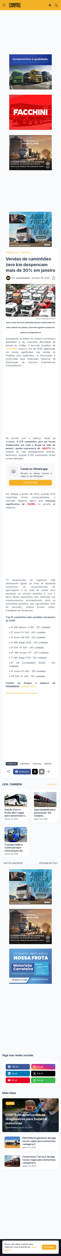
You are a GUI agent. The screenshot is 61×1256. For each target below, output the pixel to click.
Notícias (48, 764)
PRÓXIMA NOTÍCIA (48, 863)
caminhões (11, 348)
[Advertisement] (30, 32)
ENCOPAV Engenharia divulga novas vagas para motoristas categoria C (39, 1141)
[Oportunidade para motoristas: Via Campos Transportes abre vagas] (45, 799)
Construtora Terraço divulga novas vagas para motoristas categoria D (39, 1159)
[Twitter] (35, 771)
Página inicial (12, 252)
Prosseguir (49, 1247)
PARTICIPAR (30, 482)
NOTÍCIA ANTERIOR (13, 863)
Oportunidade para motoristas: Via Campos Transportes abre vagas (44, 812)
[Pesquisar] (56, 5)
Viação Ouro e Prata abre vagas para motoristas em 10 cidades (16, 812)
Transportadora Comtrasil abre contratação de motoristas (14, 847)
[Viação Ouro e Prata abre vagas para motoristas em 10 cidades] (16, 799)
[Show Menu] (4, 5)
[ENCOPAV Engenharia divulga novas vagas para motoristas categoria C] (12, 1142)
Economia (37, 764)
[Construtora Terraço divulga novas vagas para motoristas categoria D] (12, 1161)
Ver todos (51, 784)
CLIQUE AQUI (28, 686)
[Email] (42, 771)
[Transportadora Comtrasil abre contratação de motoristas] (16, 834)
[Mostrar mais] (48, 771)
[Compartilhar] (52, 278)
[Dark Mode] (50, 5)
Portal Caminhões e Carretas (21, 693)
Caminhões (25, 252)
